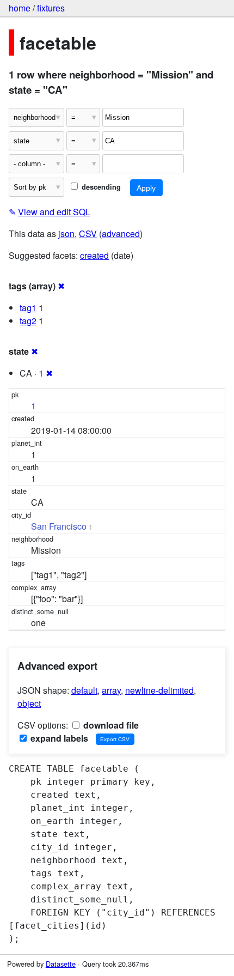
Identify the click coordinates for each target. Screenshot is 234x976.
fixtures (51, 8)
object (29, 703)
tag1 (28, 307)
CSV (88, 233)
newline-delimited (159, 690)
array (111, 690)
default (84, 690)
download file (110, 725)
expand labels (58, 738)
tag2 (28, 320)
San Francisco (59, 526)
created (94, 255)
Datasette (61, 964)
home (19, 8)
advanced (121, 233)
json (66, 233)
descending (100, 187)
